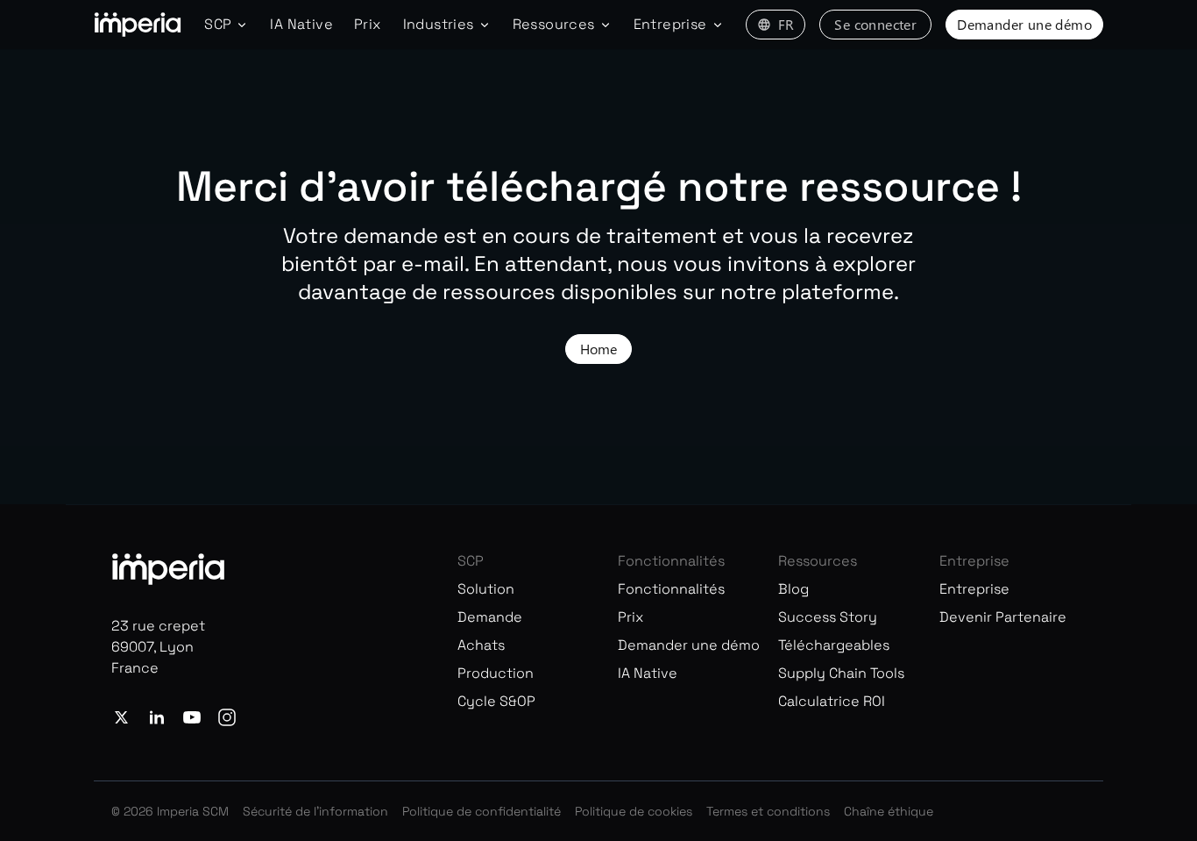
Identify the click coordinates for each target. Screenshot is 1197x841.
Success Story (827, 617)
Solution (485, 589)
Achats (481, 645)
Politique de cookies (633, 811)
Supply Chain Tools (841, 673)
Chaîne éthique (888, 811)
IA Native (301, 24)
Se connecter (875, 24)
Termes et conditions (768, 811)
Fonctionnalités (671, 589)
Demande (489, 617)
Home (598, 348)
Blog (793, 589)
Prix (368, 24)
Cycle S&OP (496, 701)
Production (495, 673)
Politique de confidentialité (481, 811)
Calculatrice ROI (831, 701)
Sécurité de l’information (315, 811)
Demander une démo (1024, 24)
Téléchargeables (833, 645)
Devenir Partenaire (1002, 617)
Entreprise (974, 589)
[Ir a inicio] (137, 24)
